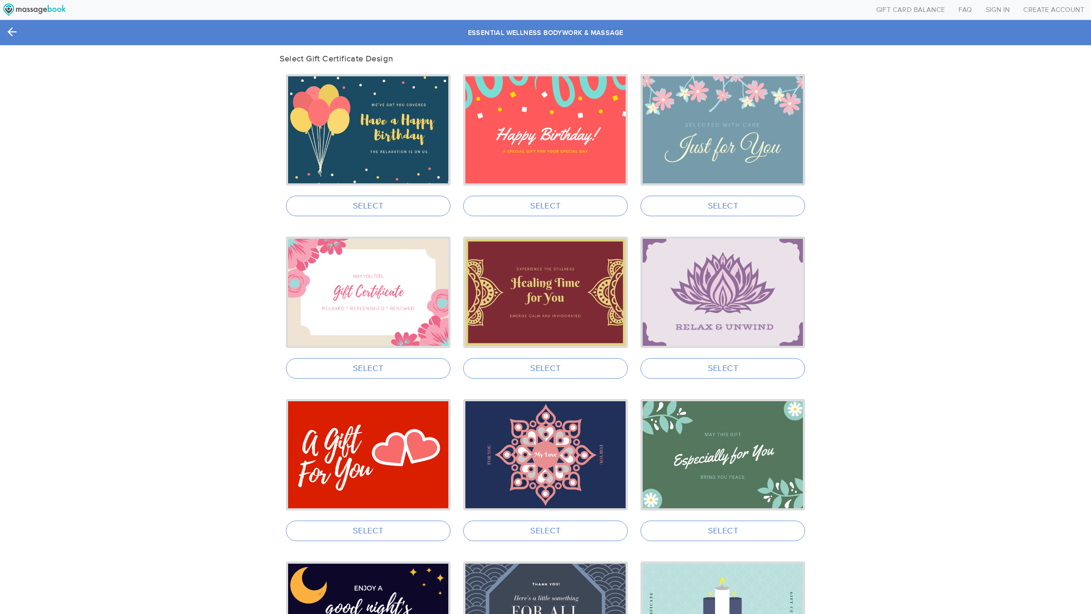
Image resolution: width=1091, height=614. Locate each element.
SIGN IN (998, 9)
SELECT (368, 206)
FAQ (965, 9)
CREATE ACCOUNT (1053, 9)
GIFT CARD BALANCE (910, 9)
